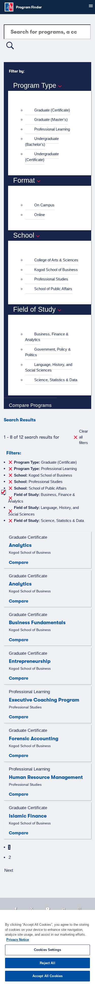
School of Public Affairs (53, 289)
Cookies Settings (47, 950)
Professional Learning (52, 129)
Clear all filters (83, 437)
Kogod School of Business (56, 269)
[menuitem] (52, 110)
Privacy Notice (17, 940)
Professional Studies (51, 279)
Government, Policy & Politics (48, 352)
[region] (47, 947)
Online (39, 214)
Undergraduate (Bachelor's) (42, 141)
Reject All (47, 963)
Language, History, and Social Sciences (48, 367)
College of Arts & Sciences (56, 260)
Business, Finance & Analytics (46, 337)
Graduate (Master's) (51, 119)
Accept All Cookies (47, 976)
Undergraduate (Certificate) (42, 157)
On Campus (44, 205)
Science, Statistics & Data (55, 380)
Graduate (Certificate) (52, 110)
